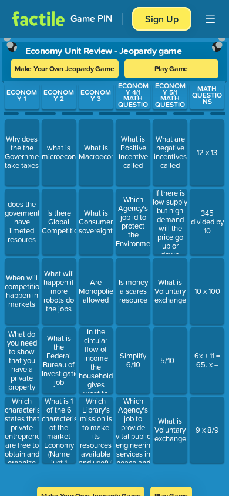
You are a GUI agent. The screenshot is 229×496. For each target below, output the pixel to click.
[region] (114, 258)
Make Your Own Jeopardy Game (64, 68)
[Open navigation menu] (210, 18)
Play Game (171, 68)
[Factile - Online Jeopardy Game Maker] (38, 18)
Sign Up (162, 18)
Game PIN (91, 18)
